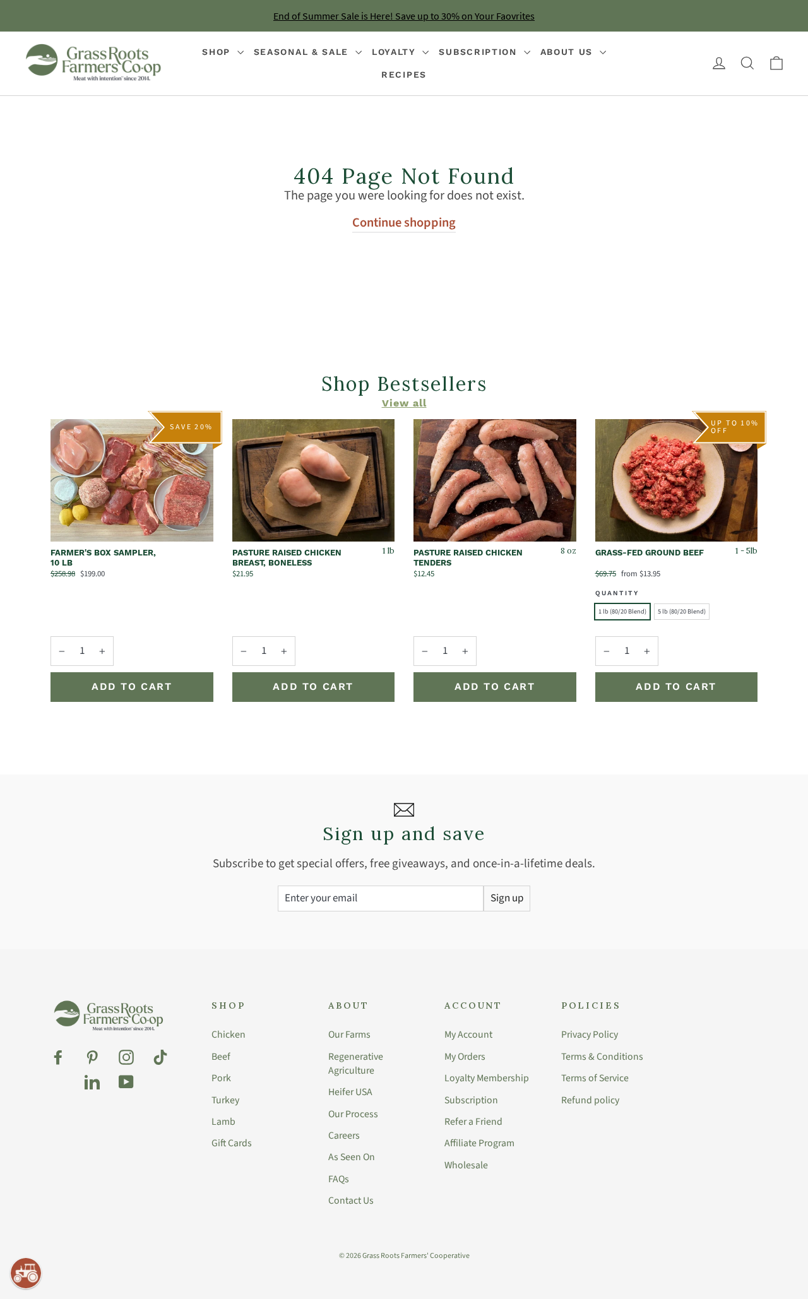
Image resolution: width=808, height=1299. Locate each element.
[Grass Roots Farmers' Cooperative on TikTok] (160, 1057)
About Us (568, 52)
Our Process (353, 1114)
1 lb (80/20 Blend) (622, 611)
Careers (344, 1135)
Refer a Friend (473, 1122)
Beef (220, 1057)
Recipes (404, 74)
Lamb (223, 1122)
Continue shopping (404, 222)
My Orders (464, 1057)
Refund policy (590, 1100)
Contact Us (351, 1200)
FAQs (338, 1179)
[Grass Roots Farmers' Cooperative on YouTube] (126, 1081)
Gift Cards (231, 1143)
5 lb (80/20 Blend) (682, 611)
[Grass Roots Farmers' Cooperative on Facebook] (58, 1057)
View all (404, 400)
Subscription (479, 52)
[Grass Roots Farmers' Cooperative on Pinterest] (92, 1057)
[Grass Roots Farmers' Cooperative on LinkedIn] (92, 1081)
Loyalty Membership (486, 1078)
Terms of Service (595, 1078)
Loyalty (396, 52)
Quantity (617, 592)
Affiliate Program (479, 1143)
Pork (221, 1078)
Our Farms (349, 1034)
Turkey (225, 1100)
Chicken (228, 1034)
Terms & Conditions (602, 1057)
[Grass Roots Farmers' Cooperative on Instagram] (126, 1057)
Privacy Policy (589, 1034)
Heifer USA (350, 1092)
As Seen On (351, 1157)
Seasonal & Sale (303, 52)
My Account (468, 1034)
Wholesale (466, 1165)
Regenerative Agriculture (355, 1063)
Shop (218, 52)
